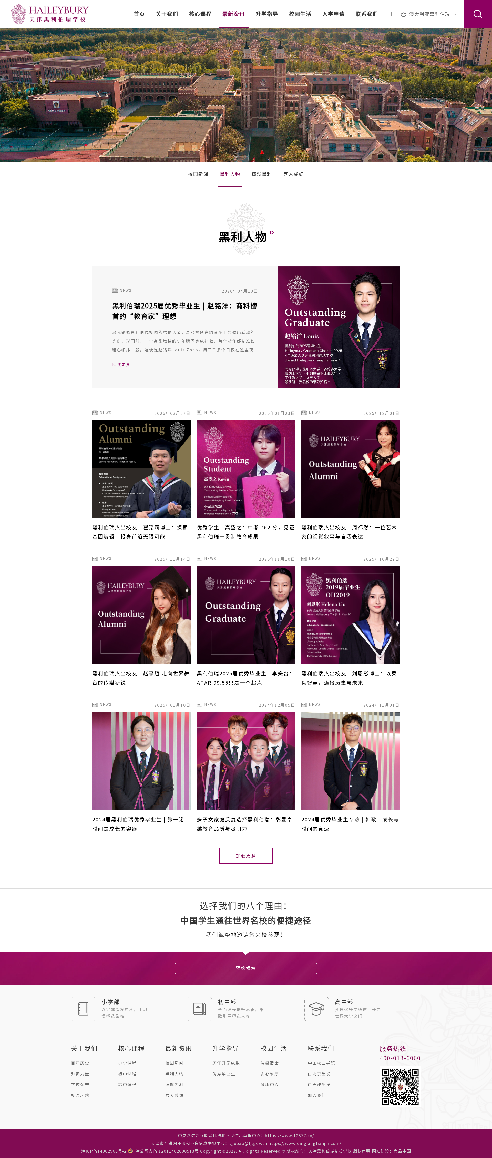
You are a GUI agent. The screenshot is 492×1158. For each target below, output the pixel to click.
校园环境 (80, 1095)
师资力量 (80, 1074)
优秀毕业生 (223, 1074)
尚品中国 (402, 1151)
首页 (139, 14)
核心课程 (200, 14)
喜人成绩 (293, 174)
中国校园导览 (321, 1063)
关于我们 (167, 14)
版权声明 (362, 1151)
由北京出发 (319, 1074)
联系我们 (367, 14)
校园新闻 (198, 174)
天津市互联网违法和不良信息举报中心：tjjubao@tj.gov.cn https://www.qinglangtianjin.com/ (246, 1143)
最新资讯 (233, 14)
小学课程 (127, 1063)
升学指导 (267, 14)
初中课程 (127, 1074)
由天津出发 (319, 1085)
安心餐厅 (270, 1074)
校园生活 (300, 14)
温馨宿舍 (270, 1063)
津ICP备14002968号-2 (104, 1151)
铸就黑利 (262, 174)
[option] (246, 921)
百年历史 (80, 1063)
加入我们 (317, 1095)
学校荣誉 (80, 1085)
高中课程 (127, 1085)
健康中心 (270, 1085)
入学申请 (333, 14)
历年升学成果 (226, 1063)
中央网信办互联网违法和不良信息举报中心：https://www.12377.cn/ (246, 1136)
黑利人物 (230, 174)
